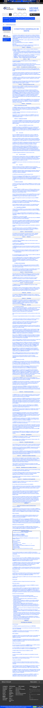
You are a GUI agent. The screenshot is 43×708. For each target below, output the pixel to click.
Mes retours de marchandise (20, 689)
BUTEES (4, 693)
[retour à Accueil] (4, 24)
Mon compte (21, 686)
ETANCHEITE (5, 689)
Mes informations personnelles (21, 693)
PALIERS (4, 690)
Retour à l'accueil (6, 682)
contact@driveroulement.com (33, 699)
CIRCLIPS (4, 694)
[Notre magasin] (7, 36)
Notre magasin (7, 31)
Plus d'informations (40, 706)
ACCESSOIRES (5, 698)
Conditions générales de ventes (11, 693)
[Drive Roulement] (8, 8)
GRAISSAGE (5, 699)
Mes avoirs (17, 690)
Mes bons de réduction (19, 694)
